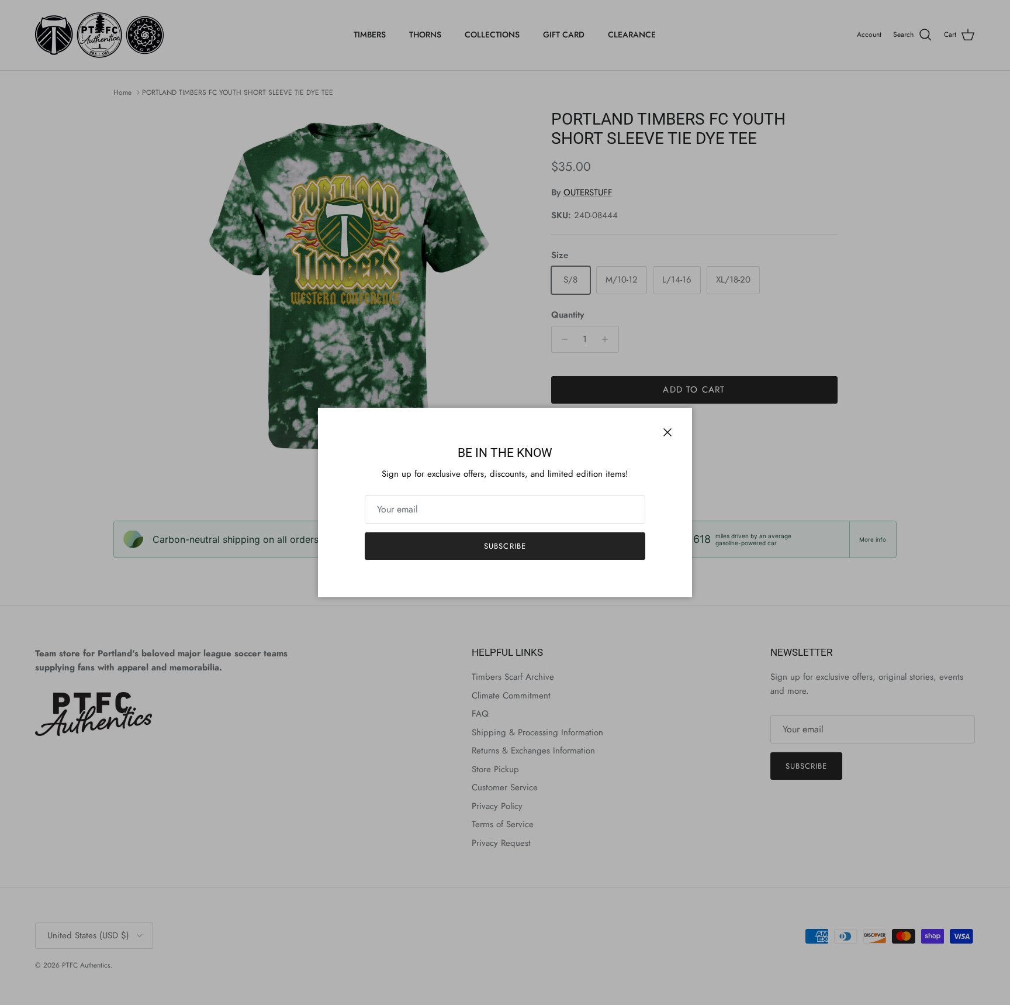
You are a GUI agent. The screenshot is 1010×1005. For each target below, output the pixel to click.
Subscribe (504, 546)
